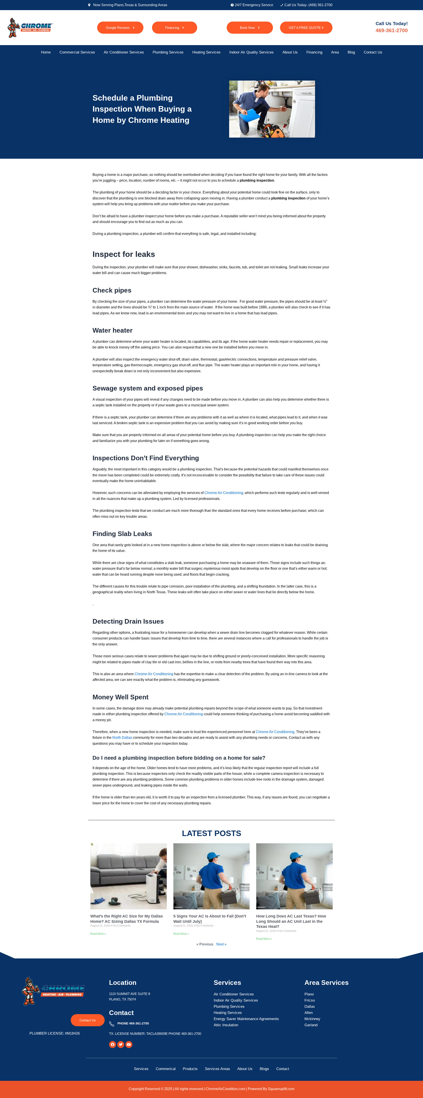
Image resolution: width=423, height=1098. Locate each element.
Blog (351, 52)
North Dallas (121, 737)
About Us (290, 52)
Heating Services (206, 52)
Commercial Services (77, 52)
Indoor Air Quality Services (251, 52)
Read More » (98, 933)
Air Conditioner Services (124, 52)
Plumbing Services (168, 52)
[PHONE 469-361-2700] (111, 1024)
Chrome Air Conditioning (275, 732)
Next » (221, 944)
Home (46, 52)
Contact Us (373, 52)
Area (335, 52)
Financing (314, 52)
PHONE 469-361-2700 (133, 1023)
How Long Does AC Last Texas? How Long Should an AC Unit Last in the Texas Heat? (291, 921)
